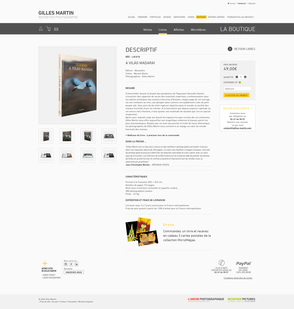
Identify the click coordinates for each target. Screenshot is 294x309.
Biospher (241, 300)
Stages (191, 17)
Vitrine (147, 29)
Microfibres (198, 29)
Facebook (71, 264)
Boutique (201, 17)
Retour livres (244, 49)
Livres (163, 29)
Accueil (131, 17)
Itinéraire (142, 17)
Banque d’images (49, 275)
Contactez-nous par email (56, 28)
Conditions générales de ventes (238, 278)
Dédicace (229, 88)
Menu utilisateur (41, 28)
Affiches (179, 29)
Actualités (72, 301)
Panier (48, 28)
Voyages (167, 17)
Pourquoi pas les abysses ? (240, 17)
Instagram (66, 264)
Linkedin (76, 264)
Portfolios (155, 17)
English (251, 3)
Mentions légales (85, 301)
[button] (46, 136)
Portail (232, 3)
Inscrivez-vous (74, 272)
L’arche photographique (52, 277)
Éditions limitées (216, 17)
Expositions (179, 17)
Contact (63, 301)
